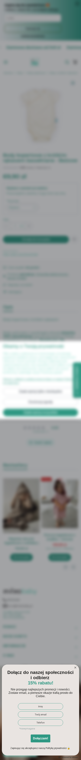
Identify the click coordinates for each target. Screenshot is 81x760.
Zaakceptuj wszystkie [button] (41, 412)
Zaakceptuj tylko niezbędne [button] (40, 391)
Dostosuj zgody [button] (40, 402)
